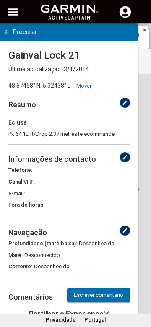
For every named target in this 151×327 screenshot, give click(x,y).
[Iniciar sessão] (125, 16)
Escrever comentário (98, 295)
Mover (83, 86)
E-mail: (16, 193)
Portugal (95, 320)
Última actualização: (35, 69)
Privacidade (61, 320)
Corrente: (20, 266)
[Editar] (125, 103)
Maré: (15, 255)
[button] (140, 289)
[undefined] (6, 32)
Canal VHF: (21, 182)
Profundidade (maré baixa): (42, 243)
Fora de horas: (26, 205)
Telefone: (20, 170)
